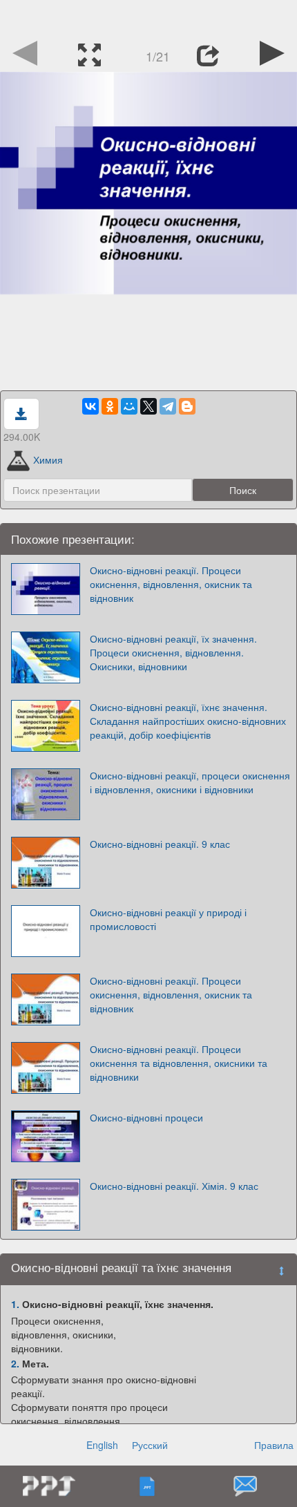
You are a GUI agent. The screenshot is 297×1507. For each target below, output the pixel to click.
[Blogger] (187, 406)
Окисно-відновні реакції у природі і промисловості (168, 919)
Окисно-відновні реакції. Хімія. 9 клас (174, 1186)
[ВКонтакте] (90, 406)
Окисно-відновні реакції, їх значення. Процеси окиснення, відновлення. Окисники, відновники (173, 652)
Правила (274, 1445)
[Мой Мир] (129, 406)
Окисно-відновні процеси (146, 1117)
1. (15, 1304)
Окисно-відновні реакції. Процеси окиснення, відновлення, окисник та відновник (171, 584)
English (102, 1445)
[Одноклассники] (110, 406)
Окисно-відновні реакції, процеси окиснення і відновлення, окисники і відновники (190, 782)
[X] (148, 406)
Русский (150, 1445)
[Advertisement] (148, 17)
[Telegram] (168, 406)
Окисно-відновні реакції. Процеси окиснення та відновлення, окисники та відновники (178, 1062)
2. (15, 1363)
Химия (48, 459)
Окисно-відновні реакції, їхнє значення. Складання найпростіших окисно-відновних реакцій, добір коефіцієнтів (188, 720)
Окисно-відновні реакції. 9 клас (160, 844)
